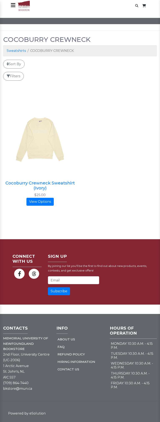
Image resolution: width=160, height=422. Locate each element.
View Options (40, 202)
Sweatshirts (16, 51)
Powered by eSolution (27, 413)
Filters (15, 76)
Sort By (15, 64)
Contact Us (68, 369)
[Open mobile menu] (13, 5)
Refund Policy (71, 354)
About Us (66, 339)
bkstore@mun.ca (17, 389)
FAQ (61, 347)
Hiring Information (76, 362)
